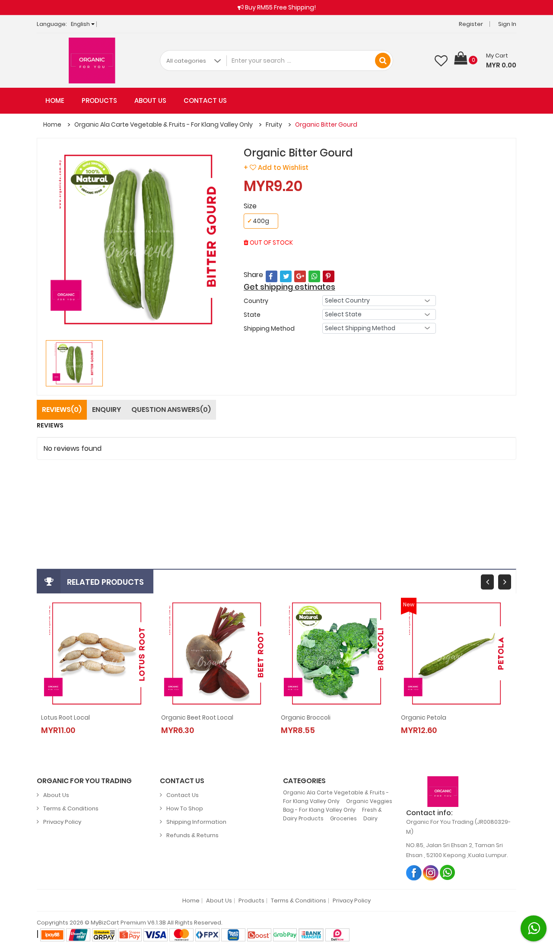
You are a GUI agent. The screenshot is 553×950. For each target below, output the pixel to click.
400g (258, 221)
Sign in (507, 24)
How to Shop (184, 808)
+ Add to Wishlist (276, 167)
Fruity (274, 124)
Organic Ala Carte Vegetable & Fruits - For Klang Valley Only (163, 124)
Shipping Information (196, 822)
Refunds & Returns (192, 835)
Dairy (370, 818)
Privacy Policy (62, 822)
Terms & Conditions (71, 808)
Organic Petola (423, 717)
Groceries (343, 818)
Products (99, 100)
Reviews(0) (62, 409)
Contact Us (205, 100)
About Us (150, 100)
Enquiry (106, 409)
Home (54, 100)
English (81, 24)
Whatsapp (448, 872)
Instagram (431, 872)
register (102, 494)
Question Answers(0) (171, 409)
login (74, 494)
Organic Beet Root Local (197, 717)
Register (471, 24)
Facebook (414, 872)
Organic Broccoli (306, 717)
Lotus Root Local (65, 717)
